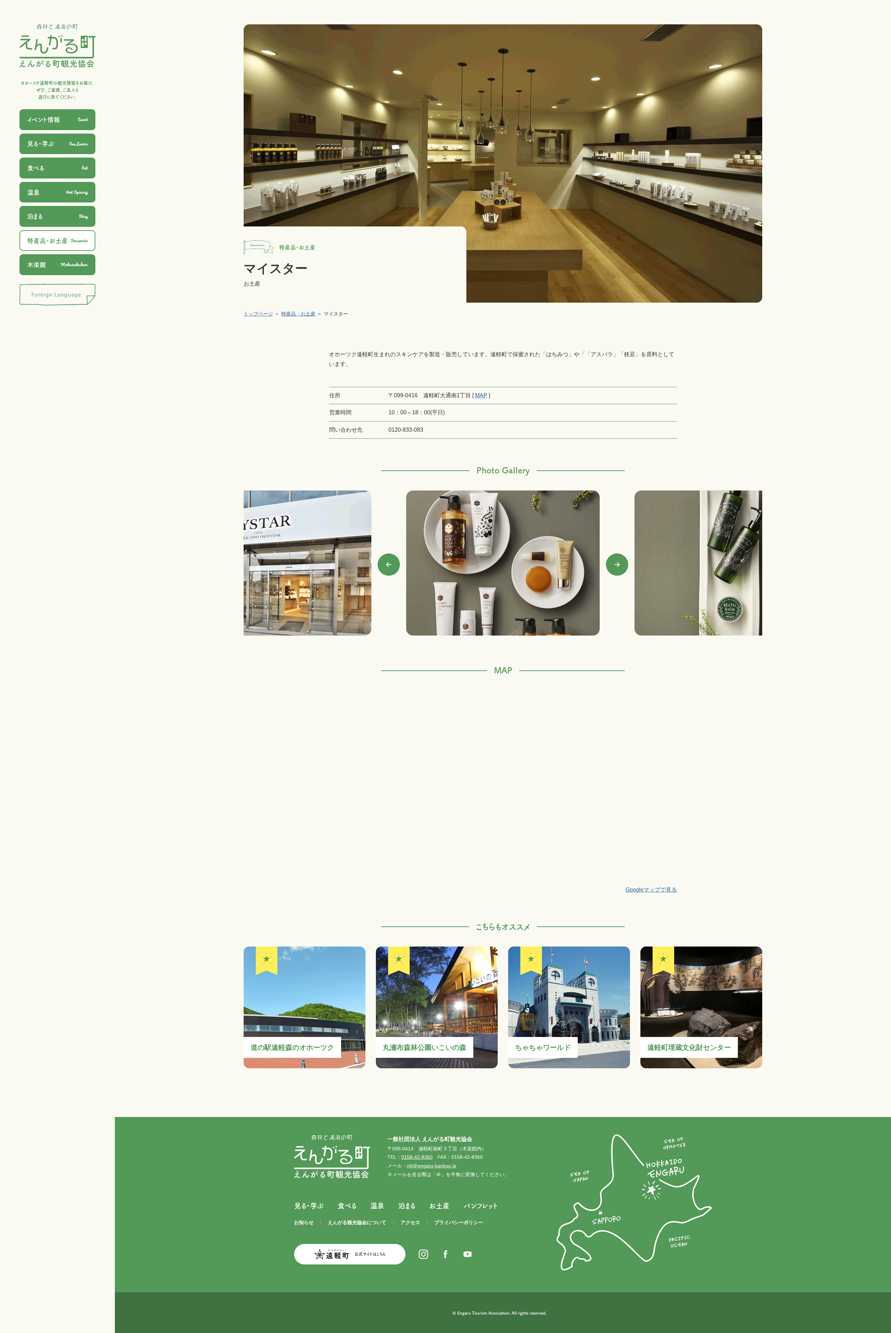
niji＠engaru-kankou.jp (431, 1165)
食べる (347, 1205)
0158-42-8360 (417, 1157)
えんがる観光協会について (357, 1222)
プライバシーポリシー (458, 1222)
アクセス (410, 1222)
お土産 (439, 1205)
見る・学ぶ (309, 1205)
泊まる (406, 1205)
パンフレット (481, 1205)
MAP (481, 395)
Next (617, 564)
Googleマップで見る (651, 890)
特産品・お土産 (298, 314)
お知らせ (304, 1222)
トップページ (258, 314)
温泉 (377, 1205)
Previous (389, 564)
